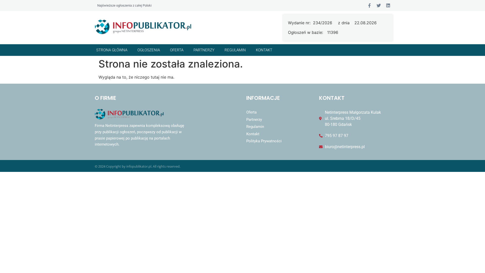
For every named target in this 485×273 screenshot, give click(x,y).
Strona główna (111, 50)
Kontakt (264, 50)
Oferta (176, 50)
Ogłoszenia (148, 50)
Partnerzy (203, 50)
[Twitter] (379, 5)
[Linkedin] (388, 5)
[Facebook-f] (369, 5)
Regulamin (235, 50)
